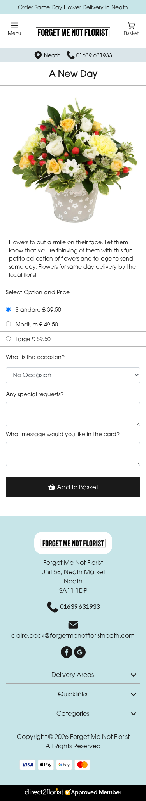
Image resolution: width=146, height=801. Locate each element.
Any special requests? (34, 394)
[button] (73, 673)
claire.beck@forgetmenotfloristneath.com (73, 635)
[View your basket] (131, 28)
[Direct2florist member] (73, 793)
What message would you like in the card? (63, 434)
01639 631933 (94, 55)
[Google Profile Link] (80, 651)
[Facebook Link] (67, 651)
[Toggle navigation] (14, 28)
